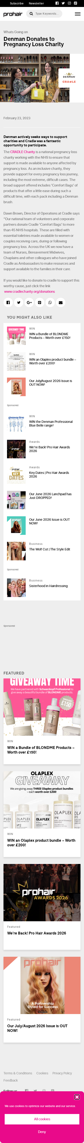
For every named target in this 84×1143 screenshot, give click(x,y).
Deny (42, 1132)
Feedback (11, 1080)
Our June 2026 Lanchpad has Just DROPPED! (50, 496)
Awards (34, 442)
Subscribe (17, 3)
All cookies (42, 1119)
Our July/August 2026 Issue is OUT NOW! (50, 383)
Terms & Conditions (18, 1073)
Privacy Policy (62, 1073)
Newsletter (36, 3)
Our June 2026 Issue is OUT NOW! (49, 521)
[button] (77, 1097)
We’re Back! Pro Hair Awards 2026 (49, 449)
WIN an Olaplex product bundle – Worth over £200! (52, 361)
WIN (32, 329)
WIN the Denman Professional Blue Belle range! (51, 423)
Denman (10, 137)
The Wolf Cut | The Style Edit (49, 549)
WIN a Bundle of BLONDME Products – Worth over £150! (49, 336)
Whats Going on (16, 32)
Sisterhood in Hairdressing (48, 586)
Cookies (42, 1073)
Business (36, 544)
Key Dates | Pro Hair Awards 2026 (49, 474)
